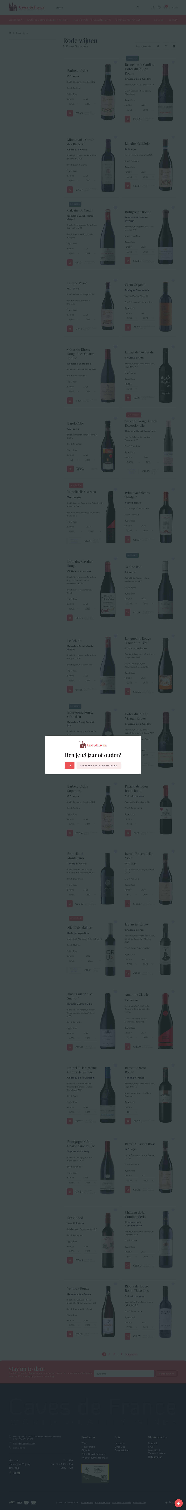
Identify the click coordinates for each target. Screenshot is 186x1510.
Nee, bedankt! (119, 781)
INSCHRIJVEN (119, 769)
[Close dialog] (143, 724)
